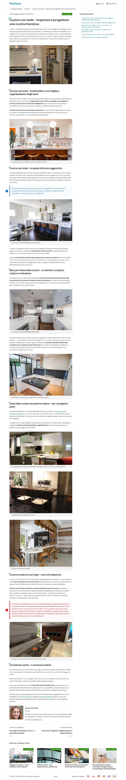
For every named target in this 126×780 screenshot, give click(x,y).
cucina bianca (47, 696)
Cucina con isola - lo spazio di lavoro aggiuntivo (98, 22)
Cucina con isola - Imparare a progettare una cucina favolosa (54, 9)
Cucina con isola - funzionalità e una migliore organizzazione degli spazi (97, 19)
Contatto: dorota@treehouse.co (34, 719)
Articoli (27, 9)
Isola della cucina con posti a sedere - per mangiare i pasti (96, 30)
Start (55, 776)
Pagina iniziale (17, 9)
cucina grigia (25, 696)
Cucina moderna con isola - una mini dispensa (98, 34)
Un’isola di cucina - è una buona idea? (95, 37)
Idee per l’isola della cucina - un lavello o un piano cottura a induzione (97, 26)
